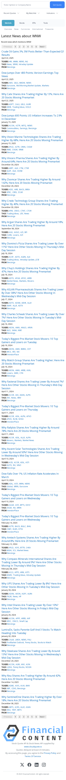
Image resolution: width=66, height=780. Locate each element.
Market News (12, 281)
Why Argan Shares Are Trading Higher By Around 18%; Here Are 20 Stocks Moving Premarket (32, 223)
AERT (11, 168)
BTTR (22, 547)
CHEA (28, 547)
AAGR (11, 505)
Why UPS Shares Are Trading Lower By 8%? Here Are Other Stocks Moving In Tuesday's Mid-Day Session (31, 585)
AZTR (18, 125)
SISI (18, 351)
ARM (22, 572)
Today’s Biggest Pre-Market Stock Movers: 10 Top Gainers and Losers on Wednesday (30, 496)
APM (11, 210)
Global (10, 486)
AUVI (22, 685)
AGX (11, 232)
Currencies (25, 29)
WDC (9, 621)
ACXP (11, 257)
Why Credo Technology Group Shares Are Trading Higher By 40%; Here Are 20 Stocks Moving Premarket (32, 202)
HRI (10, 61)
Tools (46, 23)
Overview (8, 29)
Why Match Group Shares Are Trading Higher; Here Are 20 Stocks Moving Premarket (33, 362)
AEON (11, 327)
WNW (15, 64)
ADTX (17, 257)
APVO (23, 278)
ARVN (30, 327)
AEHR (23, 303)
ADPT (11, 104)
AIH (16, 395)
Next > (42, 46)
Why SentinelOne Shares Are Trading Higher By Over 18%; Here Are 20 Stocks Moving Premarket (32, 698)
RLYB (15, 419)
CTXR (26, 168)
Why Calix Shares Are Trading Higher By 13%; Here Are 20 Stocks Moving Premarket (33, 95)
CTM (21, 168)
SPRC (9, 192)
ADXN (11, 593)
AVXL (29, 370)
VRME (21, 149)
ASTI (27, 462)
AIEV (11, 83)
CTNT (23, 210)
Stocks (21, 23)
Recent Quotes (10, 13)
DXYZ (28, 505)
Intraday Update (26, 64)
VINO (19, 465)
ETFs (34, 23)
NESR (9, 107)
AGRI (18, 664)
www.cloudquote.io (33, 746)
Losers (16, 235)
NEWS (21, 61)
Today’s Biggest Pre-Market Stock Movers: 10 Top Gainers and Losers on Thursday (30, 408)
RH (14, 465)
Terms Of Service (33, 756)
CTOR (29, 210)
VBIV (19, 397)
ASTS (27, 572)
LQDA (9, 667)
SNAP (9, 305)
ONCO (15, 621)
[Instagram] (44, 765)
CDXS (14, 688)
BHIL (29, 526)
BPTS (22, 505)
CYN (21, 373)
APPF (18, 618)
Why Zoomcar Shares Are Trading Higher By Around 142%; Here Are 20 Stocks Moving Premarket (31, 181)
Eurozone (11, 85)
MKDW (22, 83)
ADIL (17, 416)
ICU (14, 550)
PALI (29, 639)
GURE (28, 104)
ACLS (11, 572)
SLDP (9, 171)
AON (28, 664)
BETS (19, 710)
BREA (27, 189)
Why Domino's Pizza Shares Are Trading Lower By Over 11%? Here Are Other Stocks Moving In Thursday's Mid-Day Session (33, 247)
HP (20, 596)
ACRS (17, 707)
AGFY (24, 593)
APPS (17, 572)
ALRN (29, 593)
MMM (15, 61)
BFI (26, 232)
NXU (9, 710)
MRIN (21, 483)
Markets (8, 23)
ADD (11, 189)
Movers (30, 281)
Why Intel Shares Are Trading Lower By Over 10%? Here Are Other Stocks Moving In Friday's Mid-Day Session (30, 608)
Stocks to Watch (44, 642)
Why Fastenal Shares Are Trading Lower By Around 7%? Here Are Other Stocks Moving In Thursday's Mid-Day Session (33, 385)
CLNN (9, 235)
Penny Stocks (30, 642)
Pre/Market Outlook (15, 642)
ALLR (29, 303)
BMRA (23, 349)
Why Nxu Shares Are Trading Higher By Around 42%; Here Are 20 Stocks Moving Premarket (31, 677)
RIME (9, 149)
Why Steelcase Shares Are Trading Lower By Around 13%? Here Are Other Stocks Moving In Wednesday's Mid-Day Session (31, 654)
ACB (11, 462)
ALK (28, 257)
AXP (28, 618)
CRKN (23, 147)
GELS (16, 83)
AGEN (23, 257)
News (16, 29)
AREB (29, 278)
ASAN (28, 707)
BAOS (21, 189)
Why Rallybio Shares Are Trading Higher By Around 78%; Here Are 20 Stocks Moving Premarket (30, 429)
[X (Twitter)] (22, 765)
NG (26, 61)
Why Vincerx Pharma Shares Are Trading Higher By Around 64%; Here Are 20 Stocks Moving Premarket (31, 159)
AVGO (16, 232)
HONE (19, 171)
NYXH (21, 419)
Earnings (23, 128)
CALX (17, 104)
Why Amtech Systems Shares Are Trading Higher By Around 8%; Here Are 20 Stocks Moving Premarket (31, 539)
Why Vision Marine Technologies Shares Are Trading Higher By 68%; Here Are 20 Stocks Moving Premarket (32, 138)
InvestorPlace (13, 354)
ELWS (15, 529)
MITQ (23, 125)
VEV (13, 351)
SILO (9, 330)
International (37, 29)
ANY (23, 664)
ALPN (28, 395)
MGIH (9, 550)
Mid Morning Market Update (28, 85)
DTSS (20, 529)
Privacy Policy (50, 753)
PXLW (9, 596)
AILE (16, 168)
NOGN (28, 667)
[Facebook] (29, 765)
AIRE (16, 189)
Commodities (13, 128)
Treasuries (49, 29)
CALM (11, 639)
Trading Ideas (18, 107)
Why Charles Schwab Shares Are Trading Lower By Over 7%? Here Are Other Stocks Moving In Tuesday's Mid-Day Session (33, 317)
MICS (9, 351)
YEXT (14, 710)
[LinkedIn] (36, 765)
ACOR (11, 395)
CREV (14, 192)
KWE (20, 330)
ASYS (17, 547)
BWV (28, 685)
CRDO (16, 210)
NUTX (9, 465)
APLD (11, 147)
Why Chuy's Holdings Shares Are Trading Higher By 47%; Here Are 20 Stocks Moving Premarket (31, 269)
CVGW (29, 147)
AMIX (17, 327)
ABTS (11, 707)
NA (14, 507)
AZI (21, 232)
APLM (17, 278)
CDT (29, 349)
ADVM (17, 303)
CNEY (9, 529)
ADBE (11, 685)
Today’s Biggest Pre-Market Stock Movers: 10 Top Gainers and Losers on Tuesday (30, 340)
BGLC (23, 526)
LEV (21, 213)
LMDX (17, 639)
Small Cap (23, 621)
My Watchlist (31, 13)
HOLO (28, 107)
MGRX (9, 575)
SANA (14, 330)
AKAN (22, 395)
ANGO (23, 327)
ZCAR (20, 192)
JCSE (37, 259)
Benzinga (11, 67)
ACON (11, 125)
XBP (8, 688)
